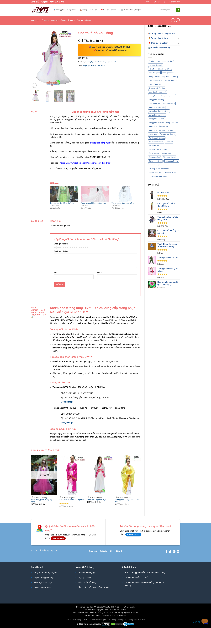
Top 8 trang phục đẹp (44, 577)
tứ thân (170, 130)
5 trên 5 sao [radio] (83, 247)
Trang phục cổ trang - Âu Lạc (62, 20)
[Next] (71, 59)
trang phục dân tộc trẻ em (159, 111)
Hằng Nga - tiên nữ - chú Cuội (160, 69)
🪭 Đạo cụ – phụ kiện (109, 10)
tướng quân (153, 134)
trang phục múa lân (156, 123)
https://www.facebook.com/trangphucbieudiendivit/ (85, 163)
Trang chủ (34, 20)
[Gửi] (178, 10)
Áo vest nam (166, 153)
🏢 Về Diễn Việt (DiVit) (130, 10)
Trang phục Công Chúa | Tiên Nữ (127, 500)
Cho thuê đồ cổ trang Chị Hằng (71, 499)
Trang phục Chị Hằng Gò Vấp (62, 203)
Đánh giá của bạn (61, 244)
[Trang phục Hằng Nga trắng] (125, 194)
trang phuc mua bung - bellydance (162, 96)
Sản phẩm (45, 20)
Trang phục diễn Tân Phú (136, 577)
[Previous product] (178, 20)
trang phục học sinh (156, 119)
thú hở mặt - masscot (157, 92)
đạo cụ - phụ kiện (155, 172)
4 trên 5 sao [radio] (73, 247)
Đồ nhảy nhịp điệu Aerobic (159, 169)
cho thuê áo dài (168, 61)
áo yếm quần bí (155, 157)
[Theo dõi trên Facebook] (166, 551)
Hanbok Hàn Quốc (156, 65)
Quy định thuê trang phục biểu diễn (131, 620)
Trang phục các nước (157, 107)
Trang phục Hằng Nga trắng (122, 203)
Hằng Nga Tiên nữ (109, 62)
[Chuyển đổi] (178, 33)
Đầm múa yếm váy (171, 161)
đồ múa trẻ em (170, 172)
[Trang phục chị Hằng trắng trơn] (95, 194)
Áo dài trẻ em (154, 146)
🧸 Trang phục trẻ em (88, 10)
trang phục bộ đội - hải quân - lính (162, 103)
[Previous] (35, 59)
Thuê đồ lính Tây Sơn (157, 88)
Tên (55, 272)
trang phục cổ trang (156, 100)
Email (99, 272)
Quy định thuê (84, 577)
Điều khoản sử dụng (87, 582)
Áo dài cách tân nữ (156, 142)
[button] (34, 85)
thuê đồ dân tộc (155, 84)
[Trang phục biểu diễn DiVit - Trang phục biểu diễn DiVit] (40, 10)
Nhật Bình (165, 77)
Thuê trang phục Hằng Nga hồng (42, 500)
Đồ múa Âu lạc (154, 165)
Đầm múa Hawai (169, 157)
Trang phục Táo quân (157, 130)
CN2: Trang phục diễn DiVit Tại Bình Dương (145, 572)
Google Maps (67, 402)
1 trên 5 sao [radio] (54, 247)
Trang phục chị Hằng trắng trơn (93, 203)
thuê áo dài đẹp (170, 80)
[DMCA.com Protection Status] (117, 624)
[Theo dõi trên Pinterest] (174, 551)
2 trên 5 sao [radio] (58, 247)
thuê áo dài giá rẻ (155, 80)
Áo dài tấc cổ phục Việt (158, 149)
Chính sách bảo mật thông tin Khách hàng (99, 620)
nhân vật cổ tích (168, 73)
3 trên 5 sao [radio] (65, 247)
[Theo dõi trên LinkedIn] (178, 551)
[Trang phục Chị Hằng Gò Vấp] (64, 194)
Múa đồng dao (154, 73)
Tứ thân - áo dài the (167, 134)
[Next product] (173, 20)
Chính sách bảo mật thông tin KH (93, 587)
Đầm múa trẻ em (155, 161)
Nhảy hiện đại (154, 77)
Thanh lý (175, 77)
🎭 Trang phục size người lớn (65, 10)
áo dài (151, 61)
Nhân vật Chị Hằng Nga (96, 499)
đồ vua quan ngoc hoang (158, 176)
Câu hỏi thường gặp (87, 572)
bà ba (158, 61)
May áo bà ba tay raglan (45, 572)
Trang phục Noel (172, 123)
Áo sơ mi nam (154, 153)
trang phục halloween (157, 115)
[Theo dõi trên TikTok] (170, 551)
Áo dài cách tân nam (157, 138)
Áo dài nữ (169, 142)
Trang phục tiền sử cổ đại (158, 126)
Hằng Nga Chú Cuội (83, 20)
